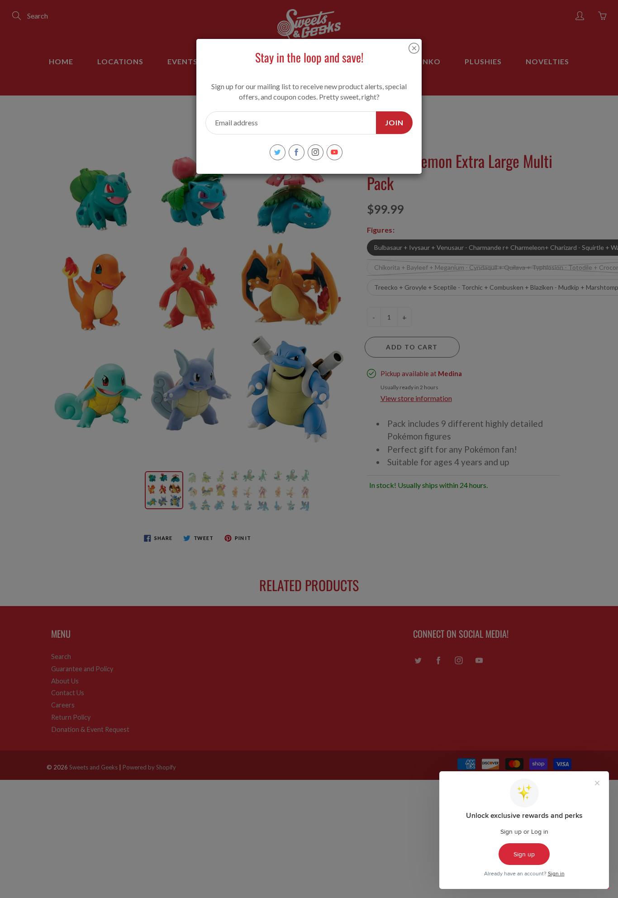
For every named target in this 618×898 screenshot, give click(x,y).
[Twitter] (277, 152)
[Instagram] (315, 152)
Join (394, 122)
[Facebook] (296, 152)
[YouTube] (334, 152)
